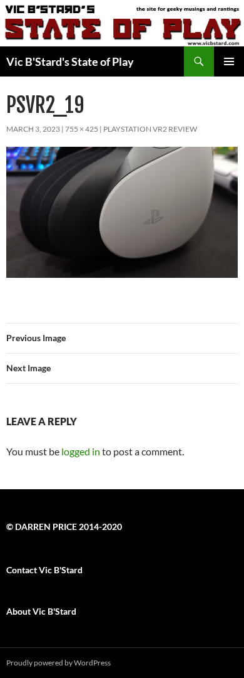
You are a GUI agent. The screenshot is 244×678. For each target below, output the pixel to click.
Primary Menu (229, 61)
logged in (80, 451)
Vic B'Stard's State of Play (70, 61)
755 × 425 (81, 129)
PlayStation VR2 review (150, 129)
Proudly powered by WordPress (58, 662)
